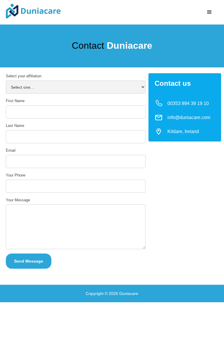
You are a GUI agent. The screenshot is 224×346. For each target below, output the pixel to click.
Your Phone (15, 175)
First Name (15, 101)
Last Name (15, 125)
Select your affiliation (23, 76)
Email (10, 150)
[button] (209, 12)
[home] (33, 11)
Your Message (18, 200)
